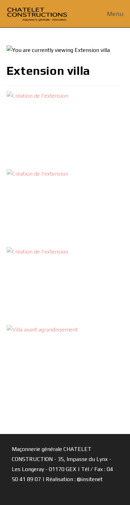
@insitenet (90, 479)
